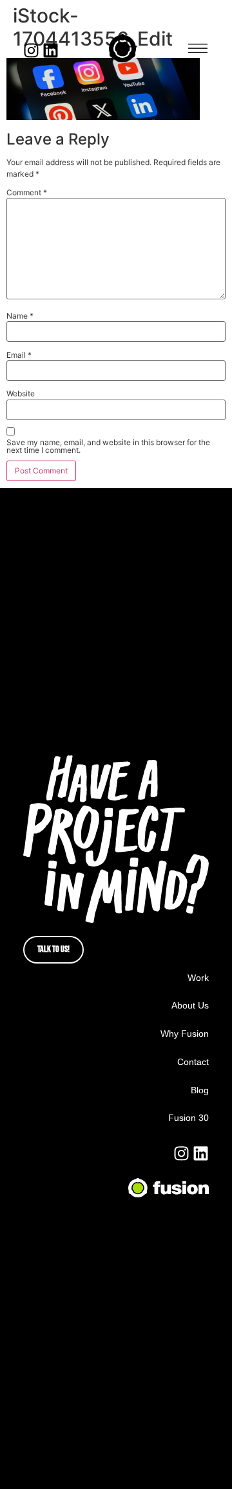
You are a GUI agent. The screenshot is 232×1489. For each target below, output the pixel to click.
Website (20, 394)
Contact (193, 1062)
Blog (200, 1090)
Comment (26, 193)
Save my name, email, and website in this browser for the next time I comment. (108, 446)
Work (198, 978)
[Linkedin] (51, 50)
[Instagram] (31, 50)
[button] (197, 48)
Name (20, 316)
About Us (190, 1005)
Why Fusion (184, 1033)
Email (19, 355)
